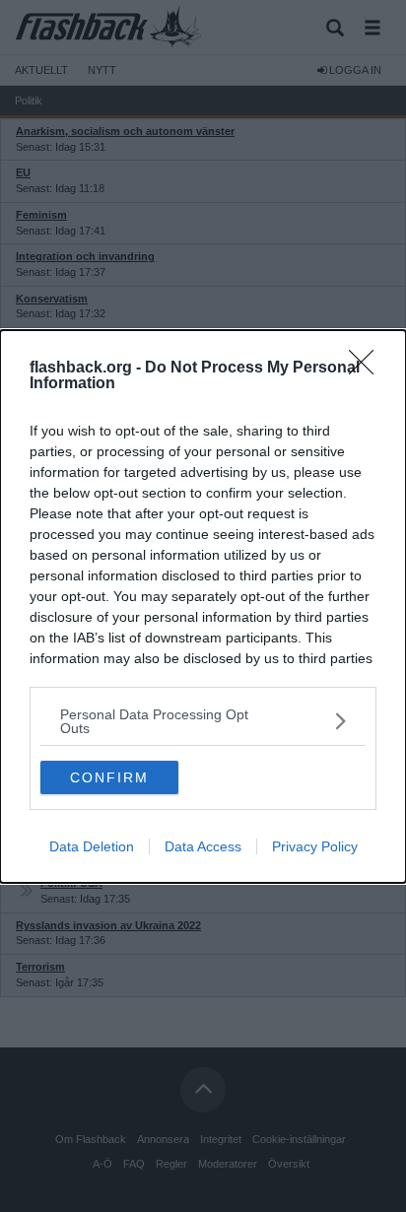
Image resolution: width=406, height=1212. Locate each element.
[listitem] (203, 721)
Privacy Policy (315, 846)
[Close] (367, 368)
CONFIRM (109, 777)
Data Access (203, 846)
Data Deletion (91, 846)
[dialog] (203, 606)
